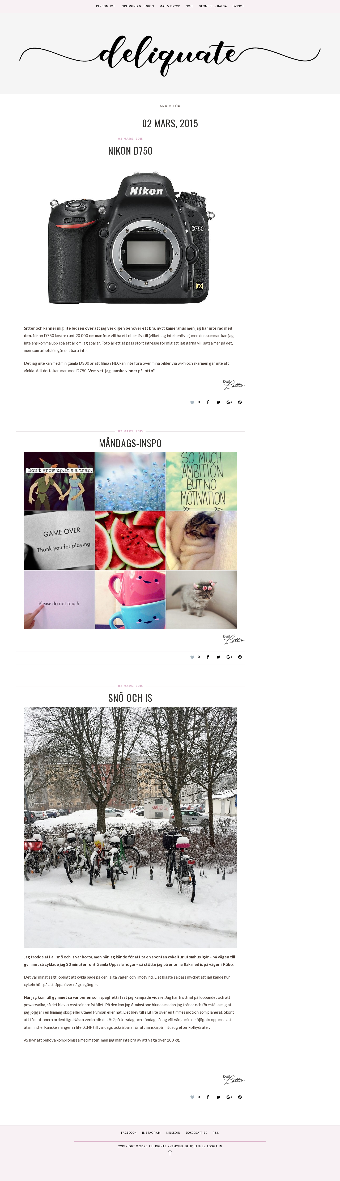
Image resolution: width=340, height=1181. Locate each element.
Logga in (214, 1146)
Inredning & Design (137, 6)
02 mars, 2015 (130, 139)
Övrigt (238, 6)
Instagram (151, 1133)
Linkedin (173, 1133)
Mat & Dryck (170, 6)
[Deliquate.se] (170, 54)
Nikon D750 (130, 150)
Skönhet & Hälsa (213, 6)
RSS (216, 1133)
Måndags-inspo (130, 443)
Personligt (105, 6)
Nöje (189, 6)
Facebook (129, 1133)
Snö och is (130, 697)
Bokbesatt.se (196, 1133)
